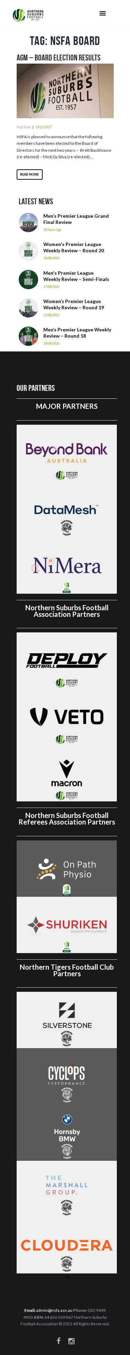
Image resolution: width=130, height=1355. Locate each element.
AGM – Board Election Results (59, 57)
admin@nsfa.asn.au (54, 1310)
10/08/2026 (51, 343)
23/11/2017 (43, 127)
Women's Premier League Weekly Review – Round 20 (73, 247)
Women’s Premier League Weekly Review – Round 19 (73, 304)
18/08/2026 (51, 258)
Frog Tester (24, 127)
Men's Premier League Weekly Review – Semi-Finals (76, 276)
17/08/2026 (51, 287)
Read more (29, 174)
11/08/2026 (51, 315)
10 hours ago (52, 230)
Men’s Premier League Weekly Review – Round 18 (77, 333)
